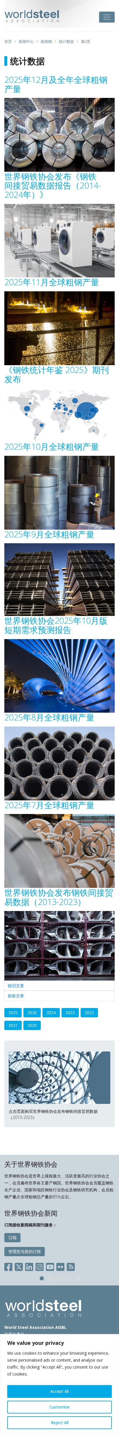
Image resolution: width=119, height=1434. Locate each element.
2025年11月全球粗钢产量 (51, 282)
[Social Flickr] (60, 1266)
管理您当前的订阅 (24, 1251)
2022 (89, 1012)
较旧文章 (16, 985)
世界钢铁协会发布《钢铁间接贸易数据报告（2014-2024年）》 (52, 185)
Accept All (59, 1391)
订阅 (12, 1237)
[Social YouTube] (50, 1266)
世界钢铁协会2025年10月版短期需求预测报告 (55, 625)
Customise (59, 1407)
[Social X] (19, 1266)
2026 (32, 1012)
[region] (59, 1384)
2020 (32, 1025)
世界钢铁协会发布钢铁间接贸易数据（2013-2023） (58, 897)
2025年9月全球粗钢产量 (49, 534)
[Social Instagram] (40, 1266)
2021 (13, 1025)
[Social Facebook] (9, 1266)
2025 (13, 1012)
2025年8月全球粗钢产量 (49, 717)
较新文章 (16, 995)
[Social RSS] (71, 1266)
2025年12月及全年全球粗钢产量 (55, 84)
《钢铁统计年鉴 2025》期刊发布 (56, 374)
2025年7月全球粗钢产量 (49, 805)
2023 (70, 1012)
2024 (51, 1012)
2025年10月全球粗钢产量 (51, 446)
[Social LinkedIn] (29, 1266)
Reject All (59, 1422)
